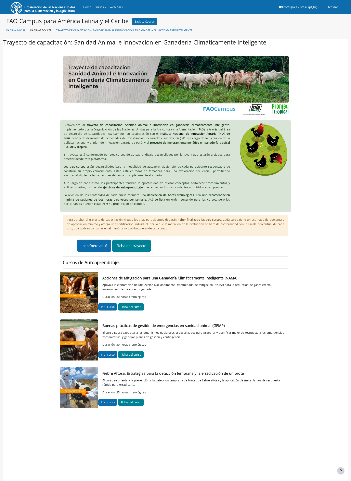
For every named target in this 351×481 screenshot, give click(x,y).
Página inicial (16, 30)
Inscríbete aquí (94, 245)
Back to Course (144, 21)
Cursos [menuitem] (99, 7)
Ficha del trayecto (131, 245)
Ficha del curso (131, 307)
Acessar (332, 7)
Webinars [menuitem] (116, 7)
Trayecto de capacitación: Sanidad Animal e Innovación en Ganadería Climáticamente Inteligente (124, 30)
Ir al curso (108, 307)
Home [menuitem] (87, 7)
